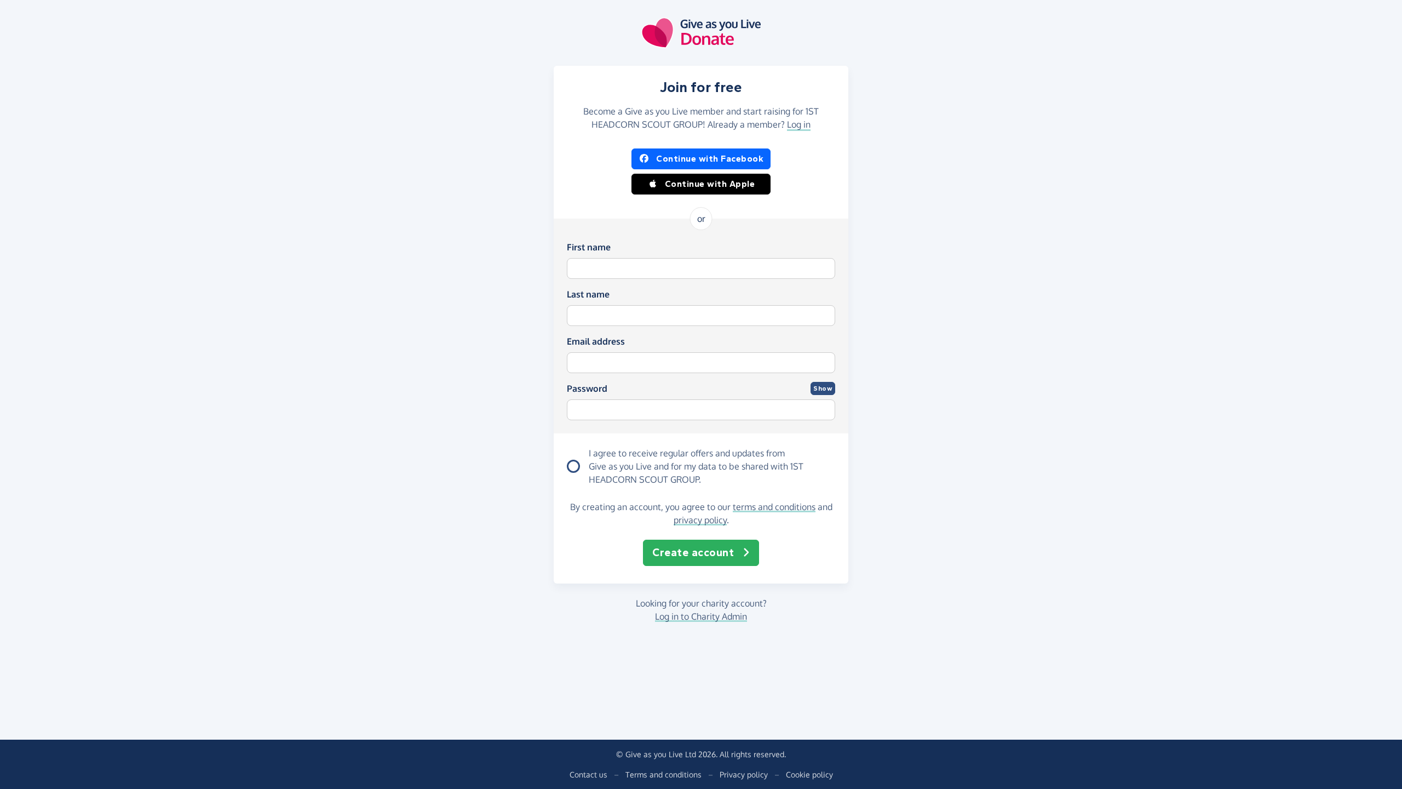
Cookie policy (809, 774)
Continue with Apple (710, 184)
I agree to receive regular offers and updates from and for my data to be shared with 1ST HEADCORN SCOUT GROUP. (696, 466)
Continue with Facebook (709, 158)
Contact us (588, 774)
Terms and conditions (663, 774)
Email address (596, 341)
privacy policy (700, 519)
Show (822, 388)
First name (589, 247)
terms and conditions (774, 506)
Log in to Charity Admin (701, 616)
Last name (588, 294)
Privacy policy (744, 774)
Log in (799, 124)
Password (587, 388)
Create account (693, 552)
